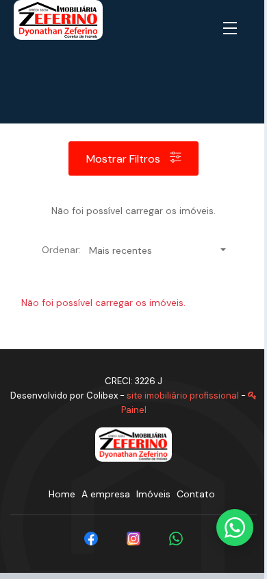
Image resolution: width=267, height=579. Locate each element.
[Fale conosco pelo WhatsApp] (234, 527)
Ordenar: (61, 250)
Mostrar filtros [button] (124, 159)
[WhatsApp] (176, 538)
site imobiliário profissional (183, 395)
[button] (233, 29)
